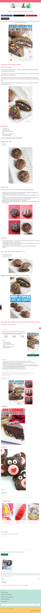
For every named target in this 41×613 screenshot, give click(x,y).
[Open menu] (20, 1)
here (27, 585)
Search (37, 604)
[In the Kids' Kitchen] (20, 5)
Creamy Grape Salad (4, 592)
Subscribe (11, 608)
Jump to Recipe (5, 18)
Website (29, 549)
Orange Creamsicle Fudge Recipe (6, 594)
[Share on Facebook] (1, 306)
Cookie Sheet (4, 143)
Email (16, 549)
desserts (6, 495)
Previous (3, 515)
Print (33, 355)
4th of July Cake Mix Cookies (7, 255)
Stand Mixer (4, 145)
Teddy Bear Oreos (4, 492)
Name (2, 549)
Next (38, 515)
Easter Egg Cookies (6, 522)
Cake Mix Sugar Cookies (6, 256)
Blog (2, 608)
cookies (2, 495)
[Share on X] (1, 307)
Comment (3, 536)
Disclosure (6, 608)
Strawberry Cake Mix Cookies (7, 254)
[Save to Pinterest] (1, 309)
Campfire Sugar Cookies (5, 599)
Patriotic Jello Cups (4, 601)
